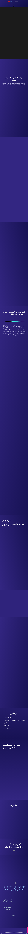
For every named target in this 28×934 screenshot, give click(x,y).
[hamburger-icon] (16, 1)
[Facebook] (11, 1)
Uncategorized (7, 717)
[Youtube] (9, 1)
